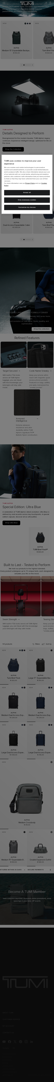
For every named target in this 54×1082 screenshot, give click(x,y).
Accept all (27, 192)
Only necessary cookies (27, 200)
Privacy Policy (30, 183)
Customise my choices (27, 207)
